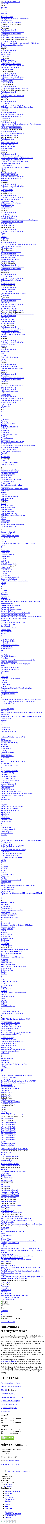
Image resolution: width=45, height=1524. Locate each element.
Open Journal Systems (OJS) (10, 855)
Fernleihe (4, 654)
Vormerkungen (6, 1047)
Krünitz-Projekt (6, 763)
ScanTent (4, 932)
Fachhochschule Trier (8, 641)
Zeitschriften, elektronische (10, 1088)
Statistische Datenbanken (9, 402)
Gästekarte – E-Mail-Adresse (10, 679)
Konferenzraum (6, 748)
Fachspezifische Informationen (11, 22)
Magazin (4, 805)
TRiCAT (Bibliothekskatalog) (11, 1386)
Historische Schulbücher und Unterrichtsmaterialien (18, 701)
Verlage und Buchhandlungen (11, 163)
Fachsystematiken (7, 647)
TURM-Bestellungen (8, 1006)
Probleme (4, 1292)
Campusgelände (6, 534)
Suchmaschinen (6, 1175)
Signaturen (4, 959)
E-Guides (4, 592)
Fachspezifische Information (10, 645)
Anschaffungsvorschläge (9, 434)
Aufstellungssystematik (8, 30)
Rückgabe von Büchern (9, 914)
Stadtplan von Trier (7, 970)
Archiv (3, 460)
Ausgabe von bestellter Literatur (11, 451)
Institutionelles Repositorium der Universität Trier (17, 1256)
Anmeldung (5, 430)
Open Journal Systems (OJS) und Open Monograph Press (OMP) (22, 1276)
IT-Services (9, 1497)
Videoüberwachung (7, 1038)
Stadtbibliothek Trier (7, 968)
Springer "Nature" (7, 1239)
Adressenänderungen (8, 423)
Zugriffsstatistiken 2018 (8, 1139)
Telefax (3, 987)
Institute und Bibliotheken (9, 75)
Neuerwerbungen (6, 831)
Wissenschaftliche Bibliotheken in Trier (14, 1064)
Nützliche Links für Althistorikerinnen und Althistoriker (19, 244)
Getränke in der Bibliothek (9, 692)
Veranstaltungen (6, 395)
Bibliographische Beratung (10, 496)
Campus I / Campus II (8, 532)
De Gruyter (4, 1246)
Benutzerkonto (6, 477)
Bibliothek (4, 1311)
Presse (3, 233)
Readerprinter (5, 906)
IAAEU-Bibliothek (7, 709)
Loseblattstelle (5, 799)
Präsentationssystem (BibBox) (11, 880)
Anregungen (5, 432)
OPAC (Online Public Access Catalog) (13, 850)
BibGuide (4, 494)
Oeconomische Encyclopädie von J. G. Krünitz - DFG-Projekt (21, 840)
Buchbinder (5, 522)
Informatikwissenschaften (9, 135)
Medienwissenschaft (7, 225)
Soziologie (4, 370)
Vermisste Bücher (6, 1030)
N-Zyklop (4, 835)
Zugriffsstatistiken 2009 (8, 1122)
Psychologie (5, 295)
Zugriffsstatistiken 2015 (8, 1134)
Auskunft (4, 453)
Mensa (7, 1495)
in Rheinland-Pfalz (7, 506)
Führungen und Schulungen (10, 669)
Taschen (3, 983)
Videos (3, 1036)
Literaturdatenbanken (8, 789)
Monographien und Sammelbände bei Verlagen (16, 1218)
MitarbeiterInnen (6, 20)
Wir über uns (5, 1062)
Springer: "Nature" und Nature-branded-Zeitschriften (18, 1241)
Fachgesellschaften (7, 81)
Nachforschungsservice (8, 829)
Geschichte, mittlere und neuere (11, 128)
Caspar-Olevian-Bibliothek (10, 536)
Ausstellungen (5, 457)
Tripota (3, 998)
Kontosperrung (6, 754)
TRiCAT (4, 994)
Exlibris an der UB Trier (9, 628)
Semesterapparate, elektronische (11, 953)
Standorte (4, 972)
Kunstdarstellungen (7, 205)
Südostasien (5, 351)
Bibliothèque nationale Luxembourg (13, 515)
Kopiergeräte (5, 758)
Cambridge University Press (10, 1243)
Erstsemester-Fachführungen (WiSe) (13, 622)
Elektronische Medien (8, 607)
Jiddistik (3, 169)
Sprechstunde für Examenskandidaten (13, 966)
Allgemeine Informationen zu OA (12, 1258)
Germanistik (5, 109)
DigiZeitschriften (6, 569)
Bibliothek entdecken (8, 1100)
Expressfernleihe (6, 632)
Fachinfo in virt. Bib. (8, 319)
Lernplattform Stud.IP (8, 778)
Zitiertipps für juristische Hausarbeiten (13, 334)
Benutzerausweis (6, 475)
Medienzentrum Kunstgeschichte (11, 806)
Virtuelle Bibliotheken (8, 218)
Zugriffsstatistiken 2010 (8, 1124)
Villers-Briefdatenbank (8, 1040)
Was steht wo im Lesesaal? (10, 1192)
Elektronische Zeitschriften (10, 331)
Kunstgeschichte (6, 192)
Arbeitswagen (5, 440)
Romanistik (4, 336)
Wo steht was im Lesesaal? (10, 1190)
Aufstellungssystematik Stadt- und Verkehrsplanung (18, 314)
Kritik (3, 759)
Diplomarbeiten (6, 571)
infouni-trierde (11, 1484)
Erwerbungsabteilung (8, 624)
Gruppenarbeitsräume (8, 694)
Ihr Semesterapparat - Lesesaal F (11, 951)
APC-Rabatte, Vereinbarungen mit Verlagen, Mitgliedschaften (21, 1224)
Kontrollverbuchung (7, 756)
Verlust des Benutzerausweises (11, 1026)
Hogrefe (3, 1245)
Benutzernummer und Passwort (11, 479)
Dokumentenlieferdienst (9, 579)
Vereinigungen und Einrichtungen (12, 160)
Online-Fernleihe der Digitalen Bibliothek (14, 1149)
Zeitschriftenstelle (6, 1085)
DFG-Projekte (5, 562)
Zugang (3, 1107)
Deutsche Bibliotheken (8, 1162)
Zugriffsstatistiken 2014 (8, 1132)
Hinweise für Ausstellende (9, 462)
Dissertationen (5, 575)
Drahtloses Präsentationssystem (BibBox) (14, 581)
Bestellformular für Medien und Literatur (14, 489)
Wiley (3, 1233)
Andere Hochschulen (8, 1299)
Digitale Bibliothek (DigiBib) (10, 1102)
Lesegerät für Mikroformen (10, 780)
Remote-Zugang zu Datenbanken (12, 910)
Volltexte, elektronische (8, 1043)
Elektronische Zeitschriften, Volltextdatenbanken (17, 158)
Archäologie (5, 56)
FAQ (2, 650)
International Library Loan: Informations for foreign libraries (21, 716)
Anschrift (4, 436)
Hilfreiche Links (6, 52)
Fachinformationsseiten (8, 1362)
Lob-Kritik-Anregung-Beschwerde (12, 795)
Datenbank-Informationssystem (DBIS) (14, 1171)
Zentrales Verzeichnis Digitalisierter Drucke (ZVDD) (18, 1081)
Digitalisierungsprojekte (9, 564)
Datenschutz (5, 553)
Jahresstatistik (5, 729)
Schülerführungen (7, 938)
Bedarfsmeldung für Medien (10, 470)
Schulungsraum (6, 942)
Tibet (2, 353)
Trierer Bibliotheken (7, 996)
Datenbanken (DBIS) (8, 1103)
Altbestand (4, 428)
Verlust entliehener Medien (10, 1028)
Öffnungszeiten (6, 842)
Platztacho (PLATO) (7, 874)
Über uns (4, 9)
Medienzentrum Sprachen (9, 808)
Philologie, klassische (8, 261)
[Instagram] (11, 1522)
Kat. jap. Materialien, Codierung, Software (15, 167)
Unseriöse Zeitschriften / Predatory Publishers (16, 1260)
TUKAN (4, 1002)
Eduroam (4, 598)
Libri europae (5, 788)
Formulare (4, 658)
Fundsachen (5, 671)
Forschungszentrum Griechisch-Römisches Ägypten (18, 660)
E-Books (4, 590)
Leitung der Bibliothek (8, 776)
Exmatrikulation (6, 630)
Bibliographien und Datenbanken (12, 45)
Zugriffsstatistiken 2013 (8, 1130)
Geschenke (4, 690)
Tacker (3, 979)
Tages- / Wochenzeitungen (9, 981)
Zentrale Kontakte (7, 1486)
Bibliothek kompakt (7, 498)
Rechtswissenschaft (7, 323)
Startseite (4, 7)
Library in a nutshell (7, 786)
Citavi (3, 545)
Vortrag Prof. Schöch (8, 1265)
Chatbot (3, 541)
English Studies (6, 54)
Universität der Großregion (10, 1011)
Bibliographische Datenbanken (11, 34)
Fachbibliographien (7, 639)
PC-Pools (4, 870)
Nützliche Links (6, 404)
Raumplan (4, 904)
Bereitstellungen (6, 483)
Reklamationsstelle (7, 908)
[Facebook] (2, 1522)
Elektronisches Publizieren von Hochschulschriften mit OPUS (21, 616)
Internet (3, 722)
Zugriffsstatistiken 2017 (8, 1137)
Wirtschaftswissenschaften (9, 391)
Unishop (8, 1501)
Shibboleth (4, 955)
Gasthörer (4, 682)
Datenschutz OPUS (7, 554)
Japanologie (5, 150)
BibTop (3, 519)
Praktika (3, 878)
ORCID (3, 861)
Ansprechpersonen (7, 438)
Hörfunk (3, 237)
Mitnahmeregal (6, 821)
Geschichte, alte (6, 118)
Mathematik (5, 208)
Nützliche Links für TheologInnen (12, 385)
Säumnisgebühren (7, 929)
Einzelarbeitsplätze (7, 603)
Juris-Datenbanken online (9, 731)
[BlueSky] (5, 1522)
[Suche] (2, 1307)
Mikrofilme (4, 816)
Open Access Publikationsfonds (11, 1213)
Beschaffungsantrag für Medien (11, 485)
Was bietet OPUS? (7, 1293)
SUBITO (4, 974)
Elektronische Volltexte (8, 611)
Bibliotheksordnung (7, 511)
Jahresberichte (5, 406)
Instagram (4, 720)
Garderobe (4, 680)
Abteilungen (5, 419)
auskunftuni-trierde (12, 1461)
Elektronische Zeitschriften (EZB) (12, 1115)
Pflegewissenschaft (7, 248)
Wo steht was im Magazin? (10, 1194)
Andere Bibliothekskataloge (10, 1156)
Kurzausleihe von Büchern (10, 765)
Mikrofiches (5, 814)
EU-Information (6, 626)
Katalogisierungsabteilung (9, 742)
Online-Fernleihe (6, 844)
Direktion (4, 573)
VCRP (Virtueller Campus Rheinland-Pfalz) (15, 1019)
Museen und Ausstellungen (10, 67)
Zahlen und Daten (7, 17)
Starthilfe (4, 1169)
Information (5, 710)
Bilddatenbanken (6, 207)
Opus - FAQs (5, 1282)
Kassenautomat (6, 741)
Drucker (3, 583)
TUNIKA (4, 1004)
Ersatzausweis (5, 620)
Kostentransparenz (7, 1254)
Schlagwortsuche (6, 934)
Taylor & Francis (6, 1235)
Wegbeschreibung (7, 1058)
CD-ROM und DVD (8, 538)
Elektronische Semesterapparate (11, 609)
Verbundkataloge (6, 1160)
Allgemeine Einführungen (9, 427)
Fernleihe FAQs (6, 1152)
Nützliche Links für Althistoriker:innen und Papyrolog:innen (21, 124)
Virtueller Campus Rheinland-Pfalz (12, 1041)
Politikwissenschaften (8, 284)
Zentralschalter (6, 1079)
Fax (2, 652)
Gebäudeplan (5, 684)
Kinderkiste (4, 746)
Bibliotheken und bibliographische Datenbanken (17, 107)
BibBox (3, 492)
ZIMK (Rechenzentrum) (9, 1077)
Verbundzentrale (6, 1021)
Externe (3, 633)
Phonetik (4, 282)
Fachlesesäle (5, 643)
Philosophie (5, 270)
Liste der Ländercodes (8, 289)
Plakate (3, 872)
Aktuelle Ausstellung (8, 464)
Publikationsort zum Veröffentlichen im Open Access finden (20, 1271)
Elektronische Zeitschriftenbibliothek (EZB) (15, 613)
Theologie (4, 381)
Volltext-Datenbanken (8, 344)
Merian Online (5, 568)
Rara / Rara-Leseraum (8, 902)
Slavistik (3, 361)
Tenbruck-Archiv (6, 989)
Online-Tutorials (6, 848)
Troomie (3, 1000)
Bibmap (3, 517)
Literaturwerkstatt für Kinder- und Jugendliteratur (17, 793)
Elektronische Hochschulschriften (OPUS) (15, 1278)
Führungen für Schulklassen (10, 667)
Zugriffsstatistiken (7, 1119)
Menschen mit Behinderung (10, 810)
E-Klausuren (5, 596)
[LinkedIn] (14, 1522)
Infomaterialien (6, 1261)
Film (2, 235)
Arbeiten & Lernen (7, 1177)
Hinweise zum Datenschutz (10, 1297)
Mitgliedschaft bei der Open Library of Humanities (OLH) (20, 1248)
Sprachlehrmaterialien (8, 964)
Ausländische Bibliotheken (10, 1164)
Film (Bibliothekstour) (8, 656)
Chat (2, 539)
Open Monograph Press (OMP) (11, 857)
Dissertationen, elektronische (10, 577)
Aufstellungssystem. (7, 139)
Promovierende (6, 891)
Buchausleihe (5, 521)
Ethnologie (4, 98)
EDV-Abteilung (6, 600)
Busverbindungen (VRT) (9, 526)
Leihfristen (4, 774)
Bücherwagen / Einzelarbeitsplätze (12, 524)
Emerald (3, 1229)
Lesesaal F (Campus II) (8, 784)
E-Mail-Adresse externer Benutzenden (13, 618)
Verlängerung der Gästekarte (10, 1023)
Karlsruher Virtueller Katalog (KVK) (13, 737)
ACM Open (5, 1228)
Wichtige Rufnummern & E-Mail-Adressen (15, 19)
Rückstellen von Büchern (9, 917)
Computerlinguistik (7, 69)
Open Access (5, 852)
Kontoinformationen (7, 752)
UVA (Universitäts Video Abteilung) (13, 1013)
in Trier (3, 504)
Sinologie (4, 346)
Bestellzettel (5, 490)
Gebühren (4, 686)
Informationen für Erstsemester (11, 252)
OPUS (3, 859)
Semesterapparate (6, 946)
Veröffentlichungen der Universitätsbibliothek (16, 1032)
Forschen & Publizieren (8, 1197)
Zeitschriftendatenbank (8, 1087)
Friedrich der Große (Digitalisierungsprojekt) (15, 663)
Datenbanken (5, 551)
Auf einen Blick (6, 443)
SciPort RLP (5, 944)
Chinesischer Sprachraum (9, 357)
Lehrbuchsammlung (7, 773)
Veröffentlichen (6, 1290)
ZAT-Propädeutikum (7, 60)
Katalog (3, 739)
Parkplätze (4, 867)
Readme (3, 1141)
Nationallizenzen (6, 827)
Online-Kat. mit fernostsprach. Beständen (14, 161)
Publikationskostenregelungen (11, 1273)
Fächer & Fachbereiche (12, 1491)
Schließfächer (5, 936)
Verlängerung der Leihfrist (9, 1025)
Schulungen (5, 940)
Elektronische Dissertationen (10, 605)
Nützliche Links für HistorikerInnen (12, 133)
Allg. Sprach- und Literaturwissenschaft (14, 37)
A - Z (2, 408)
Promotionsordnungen (8, 889)
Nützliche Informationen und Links (12, 255)
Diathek (3, 558)
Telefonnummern (6, 985)
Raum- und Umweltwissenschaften (12, 310)
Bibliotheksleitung (7, 509)
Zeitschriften (5, 94)
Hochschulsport (10, 1499)
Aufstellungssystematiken (9, 447)
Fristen (3, 665)
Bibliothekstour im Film (9, 513)
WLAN (3, 1066)
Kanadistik (4, 180)
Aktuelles (4, 425)
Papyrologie (5, 35)
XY (2, 1070)
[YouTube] (8, 1522)
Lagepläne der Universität (9, 771)
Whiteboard (5, 1060)
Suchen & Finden (6, 1092)
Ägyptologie (5, 26)
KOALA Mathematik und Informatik (13, 1231)
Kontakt (3, 750)
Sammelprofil (5, 923)
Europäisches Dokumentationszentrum (13, 293)
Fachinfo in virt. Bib (7, 145)
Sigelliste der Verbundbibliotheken (12, 957)
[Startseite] (10, 2)
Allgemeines (5, 1286)
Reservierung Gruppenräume (10, 1383)
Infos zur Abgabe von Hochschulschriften (14, 1295)
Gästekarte (4, 677)
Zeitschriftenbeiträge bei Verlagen (12, 1216)
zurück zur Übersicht (8, 1322)
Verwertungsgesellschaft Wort (11, 1034)
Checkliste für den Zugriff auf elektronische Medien (18, 543)
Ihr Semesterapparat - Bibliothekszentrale (14, 949)
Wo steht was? (5, 1068)
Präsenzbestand (6, 882)
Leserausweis (5, 782)
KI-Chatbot (4, 744)
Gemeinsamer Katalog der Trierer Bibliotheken (16, 688)
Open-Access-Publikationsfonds (11, 853)
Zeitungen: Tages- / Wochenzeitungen (13, 1083)
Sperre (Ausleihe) (6, 962)
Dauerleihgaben (6, 556)
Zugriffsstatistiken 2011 (8, 1126)
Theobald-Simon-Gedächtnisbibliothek (13, 993)
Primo (3, 883)
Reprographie (5, 912)
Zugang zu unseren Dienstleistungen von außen (16, 1075)
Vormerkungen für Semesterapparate (13, 1049)
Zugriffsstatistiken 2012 (8, 1128)
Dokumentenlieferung (8, 1145)
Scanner (3, 930)
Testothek (4, 991)
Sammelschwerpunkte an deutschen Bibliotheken (17, 925)
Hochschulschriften (7, 703)
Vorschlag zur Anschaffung (10, 1051)
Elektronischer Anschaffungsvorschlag (13, 615)
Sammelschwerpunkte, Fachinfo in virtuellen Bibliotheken (20, 43)
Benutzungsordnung (7, 481)
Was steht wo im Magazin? (10, 1196)
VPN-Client (5, 1053)
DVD (3, 585)
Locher (3, 797)
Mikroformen (5, 818)
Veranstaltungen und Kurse (10, 259)
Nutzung (4, 1288)
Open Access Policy (7, 1211)
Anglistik (4, 47)
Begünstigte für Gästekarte (9, 472)
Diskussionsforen (6, 165)
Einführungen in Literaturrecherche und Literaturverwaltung (20, 601)
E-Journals (4, 594)
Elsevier (3, 1237)
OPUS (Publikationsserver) (10, 1404)
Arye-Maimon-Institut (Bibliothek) (12, 442)
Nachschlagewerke (7, 201)
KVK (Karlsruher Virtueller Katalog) (13, 761)
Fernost (3, 355)
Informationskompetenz (8, 387)
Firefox (3, 1111)
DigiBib (3, 560)
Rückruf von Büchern (8, 915)
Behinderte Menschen (8, 474)
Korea (3, 359)
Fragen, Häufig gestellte (9, 662)
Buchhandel (5, 1173)
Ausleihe (4, 455)
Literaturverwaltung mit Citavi (11, 791)
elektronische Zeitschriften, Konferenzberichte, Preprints (19, 220)
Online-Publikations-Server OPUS (12, 846)
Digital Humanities (7, 82)
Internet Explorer (6, 1113)
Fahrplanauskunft (6, 648)
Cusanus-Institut (6, 718)
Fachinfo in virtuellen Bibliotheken (12, 32)
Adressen (4, 421)
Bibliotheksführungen (8, 257)
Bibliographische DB (8, 146)
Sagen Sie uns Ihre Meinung (10, 1464)
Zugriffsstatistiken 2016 (8, 1135)
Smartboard (4, 961)
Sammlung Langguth (8, 927)
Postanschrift (5, 876)
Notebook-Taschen (7, 833)
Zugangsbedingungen (8, 1143)
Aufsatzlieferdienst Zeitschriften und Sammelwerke (18, 445)
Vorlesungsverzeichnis (8, 1045)
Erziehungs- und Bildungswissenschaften (14, 88)
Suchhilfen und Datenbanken (10, 1166)
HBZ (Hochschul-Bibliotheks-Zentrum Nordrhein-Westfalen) (21, 699)
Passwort (4, 868)
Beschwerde (5, 487)
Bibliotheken (5, 500)
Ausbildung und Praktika (9, 449)
